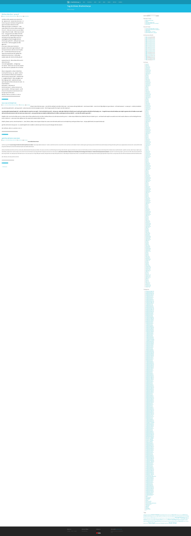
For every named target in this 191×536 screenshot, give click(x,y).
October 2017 (147, 131)
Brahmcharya (20, 16)
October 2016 (147, 143)
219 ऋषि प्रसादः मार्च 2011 (149, 369)
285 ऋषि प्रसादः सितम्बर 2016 (149, 433)
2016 (146, 44)
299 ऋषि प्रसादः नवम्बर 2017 (149, 447)
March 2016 (147, 150)
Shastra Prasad (180, 519)
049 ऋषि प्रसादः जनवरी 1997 (149, 294)
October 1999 (147, 269)
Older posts (5, 166)
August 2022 (147, 74)
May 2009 (147, 230)
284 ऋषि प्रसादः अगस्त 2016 (149, 432)
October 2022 (147, 72)
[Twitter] (99, 531)
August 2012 (147, 192)
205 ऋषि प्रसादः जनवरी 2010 (149, 355)
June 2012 (147, 194)
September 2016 (148, 144)
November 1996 (148, 285)
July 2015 (146, 158)
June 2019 (147, 111)
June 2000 (147, 262)
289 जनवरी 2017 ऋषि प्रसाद (149, 437)
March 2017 (147, 138)
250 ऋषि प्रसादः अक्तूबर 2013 (149, 398)
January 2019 (147, 116)
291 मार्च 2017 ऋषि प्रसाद (149, 439)
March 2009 (147, 232)
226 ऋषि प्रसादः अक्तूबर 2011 (149, 376)
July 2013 (146, 182)
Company (68, 531)
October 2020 (147, 95)
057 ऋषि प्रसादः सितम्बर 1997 (149, 301)
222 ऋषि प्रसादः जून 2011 (149, 372)
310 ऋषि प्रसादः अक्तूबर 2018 (149, 458)
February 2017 (147, 139)
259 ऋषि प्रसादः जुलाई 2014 (149, 407)
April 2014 (147, 173)
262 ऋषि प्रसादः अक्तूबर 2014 (149, 410)
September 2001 (148, 251)
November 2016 (148, 142)
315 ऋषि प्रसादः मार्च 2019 (149, 463)
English (146, 496)
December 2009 (148, 223)
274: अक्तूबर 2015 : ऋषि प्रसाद (149, 422)
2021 (146, 39)
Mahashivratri (148, 517)
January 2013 (147, 187)
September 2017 (148, 132)
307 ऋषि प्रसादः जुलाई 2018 (149, 455)
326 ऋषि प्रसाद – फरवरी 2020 (149, 474)
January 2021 (147, 92)
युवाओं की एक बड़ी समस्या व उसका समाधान (11, 138)
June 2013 (147, 183)
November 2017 (148, 130)
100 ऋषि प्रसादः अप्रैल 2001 (149, 323)
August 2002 (147, 240)
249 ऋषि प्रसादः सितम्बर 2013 (149, 397)
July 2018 (146, 122)
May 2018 (147, 124)
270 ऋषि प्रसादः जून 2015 (149, 418)
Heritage (114, 2)
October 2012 (147, 190)
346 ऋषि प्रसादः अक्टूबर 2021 (149, 488)
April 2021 (147, 89)
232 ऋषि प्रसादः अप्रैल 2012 (149, 381)
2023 (146, 37)
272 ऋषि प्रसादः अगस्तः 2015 (149, 420)
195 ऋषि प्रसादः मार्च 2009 (149, 345)
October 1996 (147, 286)
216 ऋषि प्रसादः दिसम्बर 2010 (149, 366)
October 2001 (147, 250)
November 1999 (148, 268)
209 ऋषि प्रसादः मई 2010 (149, 359)
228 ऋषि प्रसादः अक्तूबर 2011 (149, 377)
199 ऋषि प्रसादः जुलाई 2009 (149, 349)
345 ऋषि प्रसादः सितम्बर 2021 (149, 487)
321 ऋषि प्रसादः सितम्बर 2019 (149, 469)
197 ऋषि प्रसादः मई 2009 (149, 347)
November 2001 (148, 249)
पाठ (145, 510)
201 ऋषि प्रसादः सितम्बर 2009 (149, 351)
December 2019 (148, 105)
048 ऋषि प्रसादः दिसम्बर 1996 (149, 293)
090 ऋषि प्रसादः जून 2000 (149, 316)
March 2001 (147, 256)
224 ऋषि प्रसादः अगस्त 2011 (149, 374)
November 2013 (148, 178)
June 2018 (147, 123)
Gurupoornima (181, 516)
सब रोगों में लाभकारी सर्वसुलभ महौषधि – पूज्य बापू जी (151, 28)
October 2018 (147, 119)
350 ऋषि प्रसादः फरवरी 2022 (149, 492)
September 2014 (148, 168)
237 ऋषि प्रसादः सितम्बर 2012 (149, 386)
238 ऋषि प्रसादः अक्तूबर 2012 (149, 387)
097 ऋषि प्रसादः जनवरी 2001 (149, 320)
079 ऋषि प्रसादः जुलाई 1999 (149, 306)
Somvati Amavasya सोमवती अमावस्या (150, 503)
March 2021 (147, 90)
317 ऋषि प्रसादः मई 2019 (149, 465)
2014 (146, 46)
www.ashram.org (84, 531)
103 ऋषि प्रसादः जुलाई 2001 (149, 326)
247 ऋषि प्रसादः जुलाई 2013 (149, 395)
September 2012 (148, 191)
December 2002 (148, 236)
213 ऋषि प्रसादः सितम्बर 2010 (149, 363)
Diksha (162, 516)
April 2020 (147, 101)
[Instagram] (101, 531)
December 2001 (148, 248)
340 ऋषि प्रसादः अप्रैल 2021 (149, 482)
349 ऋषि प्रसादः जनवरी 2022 (149, 491)
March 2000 (147, 265)
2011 (146, 49)
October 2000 (147, 260)
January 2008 (147, 235)
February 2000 (147, 266)
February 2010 (147, 221)
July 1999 (146, 272)
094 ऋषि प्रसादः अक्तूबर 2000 (149, 318)
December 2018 (148, 117)
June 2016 (147, 147)
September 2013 (148, 180)
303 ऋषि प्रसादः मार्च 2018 (149, 451)
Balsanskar (174, 514)
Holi (185, 516)
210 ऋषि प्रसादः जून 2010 (149, 360)
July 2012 (146, 193)
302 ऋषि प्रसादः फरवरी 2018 (149, 450)
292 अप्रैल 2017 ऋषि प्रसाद (149, 440)
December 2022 (148, 70)
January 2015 (147, 164)
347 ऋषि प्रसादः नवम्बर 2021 (149, 489)
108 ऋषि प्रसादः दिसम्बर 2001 (149, 330)
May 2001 (147, 254)
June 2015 (147, 159)
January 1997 (147, 283)
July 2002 (146, 241)
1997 (146, 58)
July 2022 (146, 75)
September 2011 (148, 202)
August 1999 (147, 271)
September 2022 (148, 73)
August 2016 (147, 145)
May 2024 (147, 64)
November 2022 (148, 71)
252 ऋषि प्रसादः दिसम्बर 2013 (149, 400)
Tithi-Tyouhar (147, 505)
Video (99, 2)
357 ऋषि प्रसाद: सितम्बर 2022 (149, 494)
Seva (161, 519)
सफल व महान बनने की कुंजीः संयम (9, 103)
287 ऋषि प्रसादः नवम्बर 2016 (149, 435)
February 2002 (147, 246)
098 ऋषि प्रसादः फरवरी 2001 (149, 321)
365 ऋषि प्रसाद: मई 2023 (149, 495)
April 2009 (147, 231)
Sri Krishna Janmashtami (170, 521)
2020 (146, 40)
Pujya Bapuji (89, 2)
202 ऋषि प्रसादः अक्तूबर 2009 (149, 352)
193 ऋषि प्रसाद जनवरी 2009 (149, 343)
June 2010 (147, 217)
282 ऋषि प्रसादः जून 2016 (149, 430)
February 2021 (147, 91)
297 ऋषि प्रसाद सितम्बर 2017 (149, 445)
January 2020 (147, 104)
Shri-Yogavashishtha (156, 521)
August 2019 (147, 109)
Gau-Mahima (172, 516)
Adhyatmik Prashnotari (147, 514)
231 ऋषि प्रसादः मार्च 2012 (149, 380)
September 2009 (148, 226)
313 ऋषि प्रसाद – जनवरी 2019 (149, 461)
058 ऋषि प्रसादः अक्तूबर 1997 (149, 302)
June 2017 (147, 135)
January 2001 (147, 258)
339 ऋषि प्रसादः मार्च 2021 (149, 481)
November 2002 (148, 237)
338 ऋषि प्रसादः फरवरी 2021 (149, 480)
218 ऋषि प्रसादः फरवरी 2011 (149, 368)
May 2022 (147, 77)
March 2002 (147, 245)
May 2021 (147, 88)
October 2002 (147, 238)
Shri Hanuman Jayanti (164, 521)
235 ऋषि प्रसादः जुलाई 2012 (149, 384)
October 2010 (147, 213)
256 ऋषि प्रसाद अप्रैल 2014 (149, 404)
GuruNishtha (27, 16)
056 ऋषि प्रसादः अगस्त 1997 (149, 300)
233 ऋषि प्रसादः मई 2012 (149, 382)
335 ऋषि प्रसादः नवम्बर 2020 (149, 478)
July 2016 (146, 146)
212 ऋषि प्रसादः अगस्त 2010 (149, 362)
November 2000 (148, 259)
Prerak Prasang (180, 518)
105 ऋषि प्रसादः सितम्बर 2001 (149, 327)
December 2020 (148, 93)
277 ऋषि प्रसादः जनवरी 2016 (149, 425)
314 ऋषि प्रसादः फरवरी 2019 (149, 462)
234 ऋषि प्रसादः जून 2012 (149, 383)
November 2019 (148, 106)
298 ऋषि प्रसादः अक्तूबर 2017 (149, 446)
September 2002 (148, 239)
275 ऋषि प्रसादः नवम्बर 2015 (149, 423)
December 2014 (148, 165)
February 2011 (147, 209)
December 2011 (148, 200)
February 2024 (147, 67)
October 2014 (147, 167)
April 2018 (147, 125)
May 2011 (147, 206)
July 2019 (146, 110)
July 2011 (146, 204)
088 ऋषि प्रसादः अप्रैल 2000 (149, 314)
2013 (146, 47)
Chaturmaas (154, 516)
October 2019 (147, 107)
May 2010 (147, 218)
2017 (146, 43)
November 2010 (148, 212)
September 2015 (148, 156)
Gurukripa (28, 104)
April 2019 (147, 113)
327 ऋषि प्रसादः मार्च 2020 (149, 475)
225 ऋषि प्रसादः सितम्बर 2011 (149, 375)
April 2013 (147, 185)
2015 (146, 45)
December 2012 (148, 188)
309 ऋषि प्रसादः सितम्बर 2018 (149, 457)
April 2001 (147, 255)
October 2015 (147, 155)
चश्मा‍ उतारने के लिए (147, 509)
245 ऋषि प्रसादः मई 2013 (149, 393)
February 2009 (147, 233)
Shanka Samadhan (148, 501)
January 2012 (147, 199)
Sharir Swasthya (172, 519)
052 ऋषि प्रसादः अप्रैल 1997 (149, 297)
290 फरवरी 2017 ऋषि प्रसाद (149, 438)
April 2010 (147, 219)
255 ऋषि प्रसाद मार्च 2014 (149, 403)
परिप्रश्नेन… (147, 21)
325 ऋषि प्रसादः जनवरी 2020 (149, 473)
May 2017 (147, 136)
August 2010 (147, 215)
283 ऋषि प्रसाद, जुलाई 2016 (149, 431)
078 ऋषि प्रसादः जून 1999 (149, 305)
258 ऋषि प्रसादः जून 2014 (149, 406)
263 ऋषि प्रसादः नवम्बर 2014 (149, 411)
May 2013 (147, 184)
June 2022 (147, 76)
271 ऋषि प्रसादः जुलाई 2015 (149, 419)
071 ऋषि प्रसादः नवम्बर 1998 (149, 303)
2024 (146, 36)
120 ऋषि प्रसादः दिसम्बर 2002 (149, 341)
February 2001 (147, 257)
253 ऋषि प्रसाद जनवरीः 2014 (149, 401)
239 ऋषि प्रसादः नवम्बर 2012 (149, 388)
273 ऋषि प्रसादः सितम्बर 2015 (149, 421)
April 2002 (147, 244)
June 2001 (147, 253)
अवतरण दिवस (147, 506)
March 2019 (147, 114)
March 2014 (147, 174)
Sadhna (109, 2)
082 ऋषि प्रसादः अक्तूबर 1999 (149, 309)
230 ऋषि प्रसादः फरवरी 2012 (149, 379)
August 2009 (147, 227)
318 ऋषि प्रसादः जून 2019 (149, 466)
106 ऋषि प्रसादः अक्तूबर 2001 (149, 328)
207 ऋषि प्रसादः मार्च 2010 (149, 357)
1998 (146, 57)
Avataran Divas (169, 514)
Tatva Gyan (151, 523)
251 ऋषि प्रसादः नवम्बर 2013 (149, 399)
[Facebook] (97, 531)
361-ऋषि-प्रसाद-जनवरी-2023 (12, 16)
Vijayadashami (166, 523)
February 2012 (147, 198)
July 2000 (146, 261)
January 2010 (147, 222)
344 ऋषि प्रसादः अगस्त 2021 (149, 486)
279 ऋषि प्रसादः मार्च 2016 (149, 427)
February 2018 (147, 127)
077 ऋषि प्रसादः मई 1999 (149, 304)
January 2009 (147, 234)
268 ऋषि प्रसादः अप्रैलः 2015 (149, 416)
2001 (146, 54)
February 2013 (147, 186)
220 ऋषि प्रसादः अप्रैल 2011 (149, 370)
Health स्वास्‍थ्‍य (147, 499)
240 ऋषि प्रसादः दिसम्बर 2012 (149, 389)
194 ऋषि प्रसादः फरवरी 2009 (149, 344)
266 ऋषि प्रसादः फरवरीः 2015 (149, 414)
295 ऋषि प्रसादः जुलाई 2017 (149, 443)
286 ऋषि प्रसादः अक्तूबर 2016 (149, 434)
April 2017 (147, 137)
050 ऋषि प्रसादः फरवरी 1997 (149, 295)
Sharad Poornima (148, 502)
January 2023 (147, 69)
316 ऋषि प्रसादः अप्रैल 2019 (11, 104)
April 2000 (147, 264)
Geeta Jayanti (176, 516)
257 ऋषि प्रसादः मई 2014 (149, 405)
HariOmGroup (119, 529)
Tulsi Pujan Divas (157, 523)
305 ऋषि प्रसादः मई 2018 (149, 453)
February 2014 (147, 175)
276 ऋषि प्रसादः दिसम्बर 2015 (149, 424)
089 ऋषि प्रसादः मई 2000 (149, 315)
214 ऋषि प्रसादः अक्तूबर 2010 (149, 364)
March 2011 (147, 208)
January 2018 (147, 128)
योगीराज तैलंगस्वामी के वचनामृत (149, 20)
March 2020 (147, 102)
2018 (146, 42)
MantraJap (153, 517)
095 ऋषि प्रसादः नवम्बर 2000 (149, 319)
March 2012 (147, 197)
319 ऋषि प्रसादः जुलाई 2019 (149, 467)
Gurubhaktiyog (147, 498)
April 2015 (147, 161)
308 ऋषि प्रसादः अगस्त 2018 (12, 140)
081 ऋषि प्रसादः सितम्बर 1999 (149, 308)
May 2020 (147, 100)
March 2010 (147, 220)
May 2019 (147, 112)
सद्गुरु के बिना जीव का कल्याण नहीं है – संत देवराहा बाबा (152, 29)
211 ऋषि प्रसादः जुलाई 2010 (149, 361)
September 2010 (148, 214)
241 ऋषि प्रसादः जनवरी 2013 (149, 390)
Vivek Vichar (173, 523)
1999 (146, 56)
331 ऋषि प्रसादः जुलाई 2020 (149, 477)
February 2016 (147, 151)
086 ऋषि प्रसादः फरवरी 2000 (149, 312)
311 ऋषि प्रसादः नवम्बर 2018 (149, 459)
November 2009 (148, 224)
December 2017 (148, 129)
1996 (146, 59)
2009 (146, 51)
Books (104, 2)
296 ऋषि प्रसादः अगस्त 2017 (149, 444)
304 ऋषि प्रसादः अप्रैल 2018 (149, 452)
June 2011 (147, 205)
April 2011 (147, 207)
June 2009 (147, 229)
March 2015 (147, 162)
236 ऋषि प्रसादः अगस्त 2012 (149, 385)
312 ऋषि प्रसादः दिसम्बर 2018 (149, 460)
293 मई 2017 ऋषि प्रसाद (149, 441)
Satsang (146, 500)
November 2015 (148, 154)
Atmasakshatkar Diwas (163, 514)
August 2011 (147, 203)
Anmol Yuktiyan (155, 514)
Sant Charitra (156, 519)
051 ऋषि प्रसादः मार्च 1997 (149, 296)
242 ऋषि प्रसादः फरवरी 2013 (149, 391)
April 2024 (147, 65)
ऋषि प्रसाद (17, 104)
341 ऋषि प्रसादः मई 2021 (149, 483)
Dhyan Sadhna (158, 516)
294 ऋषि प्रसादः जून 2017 (149, 442)
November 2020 (148, 94)
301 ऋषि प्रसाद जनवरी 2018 (149, 449)
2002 (146, 53)
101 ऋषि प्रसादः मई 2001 (149, 324)
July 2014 (146, 170)
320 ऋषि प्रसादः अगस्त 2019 (149, 468)
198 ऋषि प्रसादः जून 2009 (149, 348)
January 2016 (147, 152)
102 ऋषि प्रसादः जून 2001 (149, 325)
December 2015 (148, 153)
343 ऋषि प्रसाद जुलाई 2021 (149, 485)
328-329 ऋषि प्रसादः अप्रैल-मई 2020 (150, 476)
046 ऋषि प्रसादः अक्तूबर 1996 (149, 291)
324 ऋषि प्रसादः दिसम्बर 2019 (149, 472)
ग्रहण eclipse (147, 508)
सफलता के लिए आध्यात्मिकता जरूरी (149, 22)
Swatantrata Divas (148, 504)
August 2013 (147, 181)
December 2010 (148, 211)
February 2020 (147, 103)
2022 (146, 38)
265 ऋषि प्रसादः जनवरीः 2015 (149, 413)
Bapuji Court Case (179, 514)
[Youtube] (98, 532)
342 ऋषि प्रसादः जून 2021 (149, 484)
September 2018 (148, 120)
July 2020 (146, 98)
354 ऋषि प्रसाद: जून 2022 (149, 493)
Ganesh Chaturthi (148, 497)
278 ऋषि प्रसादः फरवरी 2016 (149, 426)
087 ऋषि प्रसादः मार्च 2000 (149, 313)
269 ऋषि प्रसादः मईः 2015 (149, 417)
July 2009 (146, 228)
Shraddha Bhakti (149, 521)
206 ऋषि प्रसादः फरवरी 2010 (149, 356)
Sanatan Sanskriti (150, 519)
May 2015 (147, 160)
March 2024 (147, 66)
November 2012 (148, 189)
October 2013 (147, 179)
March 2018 (147, 126)
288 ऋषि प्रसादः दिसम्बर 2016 (149, 436)
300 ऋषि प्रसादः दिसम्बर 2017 (149, 448)
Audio (95, 2)
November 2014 (148, 166)
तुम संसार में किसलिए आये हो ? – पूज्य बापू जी (151, 32)
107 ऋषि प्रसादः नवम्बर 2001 (149, 329)
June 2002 (147, 242)
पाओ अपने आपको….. (148, 24)
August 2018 (147, 121)
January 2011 (147, 210)
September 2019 (148, 108)
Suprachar (180, 521)
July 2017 (146, 134)
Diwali (164, 516)
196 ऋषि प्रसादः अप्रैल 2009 (149, 346)
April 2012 (147, 196)
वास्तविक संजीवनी (147, 30)
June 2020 (147, 99)
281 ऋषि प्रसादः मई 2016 (149, 429)
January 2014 (147, 176)
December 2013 (148, 177)
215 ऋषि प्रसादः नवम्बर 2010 (149, 365)
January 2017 (147, 140)
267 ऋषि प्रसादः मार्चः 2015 (149, 415)
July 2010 (146, 216)
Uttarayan (162, 523)
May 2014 (147, 172)
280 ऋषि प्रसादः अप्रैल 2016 (149, 428)
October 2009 (147, 225)
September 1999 (148, 270)
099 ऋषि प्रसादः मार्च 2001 (149, 322)
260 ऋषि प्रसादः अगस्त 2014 (149, 408)
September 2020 (148, 96)
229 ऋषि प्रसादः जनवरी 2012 (149, 378)
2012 (146, 48)
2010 (146, 50)
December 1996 (148, 284)
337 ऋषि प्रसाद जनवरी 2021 (149, 479)
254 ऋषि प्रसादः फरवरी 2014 (149, 402)
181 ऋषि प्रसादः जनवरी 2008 (149, 342)
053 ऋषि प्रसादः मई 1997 (149, 298)
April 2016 (147, 149)
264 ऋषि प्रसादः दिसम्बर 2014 (149, 412)
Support (75, 531)
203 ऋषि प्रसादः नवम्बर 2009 (149, 353)
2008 (146, 52)
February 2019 (147, 115)
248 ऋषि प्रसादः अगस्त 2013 (149, 396)
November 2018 (148, 118)
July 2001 (146, 252)
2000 (146, 55)
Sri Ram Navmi (176, 521)
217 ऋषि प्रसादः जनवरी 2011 (149, 367)
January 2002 (147, 247)
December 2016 (148, 141)
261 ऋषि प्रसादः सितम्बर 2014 (149, 409)
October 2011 (147, 201)
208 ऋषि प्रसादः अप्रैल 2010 (149, 358)
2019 (146, 41)
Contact (72, 531)
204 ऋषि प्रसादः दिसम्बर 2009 (149, 354)
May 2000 (147, 263)
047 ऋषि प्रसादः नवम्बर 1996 (149, 292)
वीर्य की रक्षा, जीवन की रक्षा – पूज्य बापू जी (10, 14)
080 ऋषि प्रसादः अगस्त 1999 (149, 307)
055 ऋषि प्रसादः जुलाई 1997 (149, 299)
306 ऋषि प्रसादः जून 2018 (149, 454)
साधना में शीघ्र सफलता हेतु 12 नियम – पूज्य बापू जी (151, 23)
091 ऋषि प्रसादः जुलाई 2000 (149, 317)
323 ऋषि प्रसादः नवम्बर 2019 (149, 471)
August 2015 (147, 157)
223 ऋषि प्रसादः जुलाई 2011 (149, 373)
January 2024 (147, 68)
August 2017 (147, 133)
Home (84, 2)
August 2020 (147, 97)
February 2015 (147, 163)
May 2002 (147, 243)
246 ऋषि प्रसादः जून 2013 (149, 394)
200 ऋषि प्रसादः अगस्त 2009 (149, 350)
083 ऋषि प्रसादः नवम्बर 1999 (149, 310)
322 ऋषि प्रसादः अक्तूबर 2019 (149, 470)
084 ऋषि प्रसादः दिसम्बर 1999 (149, 311)
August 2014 (147, 169)
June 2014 (147, 171)
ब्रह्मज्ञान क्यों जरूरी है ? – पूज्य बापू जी (150, 31)
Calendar (120, 2)
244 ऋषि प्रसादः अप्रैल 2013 (149, 392)
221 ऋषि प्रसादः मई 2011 (149, 371)
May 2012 (147, 195)
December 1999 (148, 267)
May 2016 (147, 148)
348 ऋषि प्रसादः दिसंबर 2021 (149, 490)
